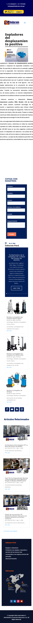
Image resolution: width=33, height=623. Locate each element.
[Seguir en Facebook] (7, 409)
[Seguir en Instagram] (22, 409)
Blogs (14, 265)
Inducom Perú (14, 263)
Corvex (8, 324)
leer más (9, 330)
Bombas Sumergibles (20, 322)
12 (22, 293)
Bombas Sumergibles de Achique (14, 391)
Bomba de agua (11, 320)
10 (19, 293)
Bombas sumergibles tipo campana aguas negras (15, 317)
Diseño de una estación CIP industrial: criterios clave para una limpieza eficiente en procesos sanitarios (16, 517)
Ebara (12, 324)
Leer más (16, 288)
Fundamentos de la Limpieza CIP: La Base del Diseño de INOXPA (16, 257)
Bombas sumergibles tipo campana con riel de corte (15, 354)
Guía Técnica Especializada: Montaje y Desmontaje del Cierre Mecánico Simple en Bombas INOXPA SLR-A (16, 479)
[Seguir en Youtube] (12, 409)
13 (23, 293)
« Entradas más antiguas (10, 531)
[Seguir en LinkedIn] (17, 409)
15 (26, 293)
